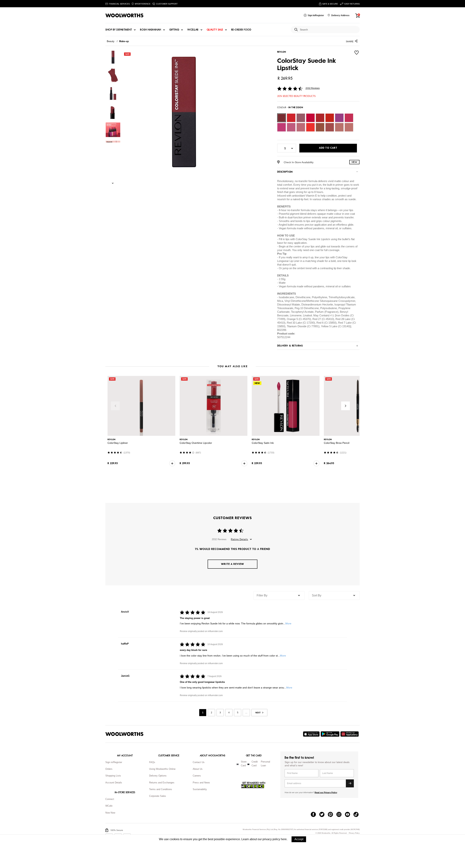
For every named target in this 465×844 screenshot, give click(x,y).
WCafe (108, 805)
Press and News (201, 782)
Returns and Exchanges (161, 782)
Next (345, 405)
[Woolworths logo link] (124, 15)
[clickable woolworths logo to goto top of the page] (124, 734)
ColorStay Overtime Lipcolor (196, 442)
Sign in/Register (113, 762)
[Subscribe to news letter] (350, 783)
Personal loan (265, 763)
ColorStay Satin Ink (263, 442)
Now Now (110, 812)
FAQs (152, 762)
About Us (198, 769)
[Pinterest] (332, 815)
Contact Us (199, 762)
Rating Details (239, 539)
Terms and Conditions (160, 789)
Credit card (255, 763)
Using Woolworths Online (162, 769)
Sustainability (200, 789)
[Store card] (237, 764)
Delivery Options (158, 775)
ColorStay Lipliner (118, 442)
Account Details (113, 782)
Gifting (174, 29)
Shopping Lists (113, 775)
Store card (243, 763)
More (288, 623)
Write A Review (232, 564)
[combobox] (328, 30)
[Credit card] (248, 764)
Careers (197, 775)
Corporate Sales (157, 796)
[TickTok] (357, 815)
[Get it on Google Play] (330, 734)
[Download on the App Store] (312, 734)
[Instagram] (340, 815)
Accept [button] (298, 839)
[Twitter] (323, 815)
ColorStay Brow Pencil (336, 442)
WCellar (193, 29)
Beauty (110, 41)
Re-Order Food (241, 29)
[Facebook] (315, 815)
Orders (108, 769)
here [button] (284, 839)
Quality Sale (215, 29)
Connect (109, 799)
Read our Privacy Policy (326, 792)
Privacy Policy (354, 833)
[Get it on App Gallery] (350, 734)
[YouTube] (349, 815)
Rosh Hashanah (150, 29)
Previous (115, 405)
